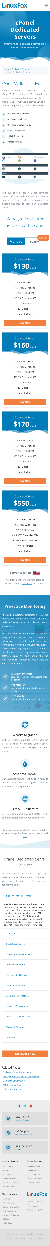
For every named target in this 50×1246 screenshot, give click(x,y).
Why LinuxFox (8, 1203)
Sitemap (9, 1239)
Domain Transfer (34, 1170)
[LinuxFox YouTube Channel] (31, 1106)
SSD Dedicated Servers (13, 1085)
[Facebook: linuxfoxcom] (19, 1106)
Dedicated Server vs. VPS (14, 1080)
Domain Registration (36, 1166)
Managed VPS (8, 1170)
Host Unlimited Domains (17, 975)
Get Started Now (25, 1054)
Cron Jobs (10, 1037)
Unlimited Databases (15, 985)
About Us (6, 1199)
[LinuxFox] (14, 5)
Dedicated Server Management (17, 1072)
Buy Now (25, 323)
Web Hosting (8, 1166)
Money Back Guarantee (12, 1215)
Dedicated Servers (20, 69)
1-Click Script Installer (15, 944)
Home (6, 69)
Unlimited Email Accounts (17, 995)
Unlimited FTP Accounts (17, 1006)
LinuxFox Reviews (10, 1211)
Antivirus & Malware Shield (18, 1016)
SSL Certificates (34, 1174)
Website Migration (35, 1178)
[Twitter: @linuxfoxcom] (25, 1106)
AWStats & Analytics (15, 1027)
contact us (27, 583)
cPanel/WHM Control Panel (18, 895)
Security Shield (34, 1182)
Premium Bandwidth (15, 964)
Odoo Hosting (8, 1174)
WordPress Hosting (10, 1182)
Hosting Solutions (10, 1186)
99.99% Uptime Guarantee (18, 954)
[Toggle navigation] (46, 5)
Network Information (11, 1207)
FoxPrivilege (7, 1223)
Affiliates (6, 1219)
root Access (11, 933)
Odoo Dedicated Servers (14, 1089)
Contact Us (39, 1239)
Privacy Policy (20, 1239)
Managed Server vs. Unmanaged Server (21, 1076)
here (25, 836)
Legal (30, 1239)
